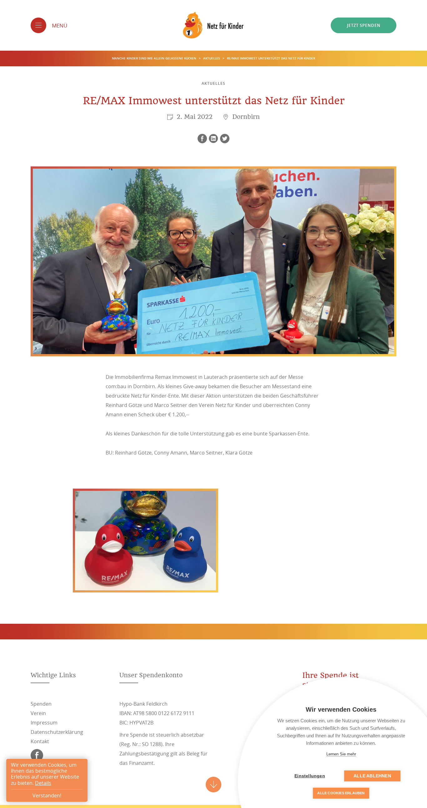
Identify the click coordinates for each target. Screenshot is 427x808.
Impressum (44, 722)
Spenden (41, 703)
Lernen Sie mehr (341, 754)
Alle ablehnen (372, 776)
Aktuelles (212, 58)
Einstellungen (309, 776)
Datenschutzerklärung (57, 732)
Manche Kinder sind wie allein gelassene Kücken (154, 58)
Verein (38, 713)
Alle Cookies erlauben (340, 793)
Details (43, 783)
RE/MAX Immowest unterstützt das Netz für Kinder (271, 58)
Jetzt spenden (363, 25)
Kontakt (40, 741)
